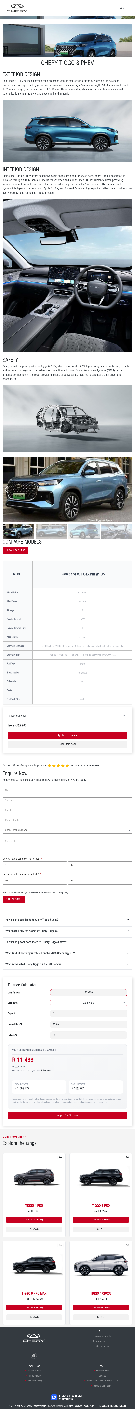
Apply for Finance (68, 735)
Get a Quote (34, 1229)
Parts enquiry (35, 1376)
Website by (105, 1406)
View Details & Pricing (34, 1220)
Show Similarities (15, 550)
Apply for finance (35, 1371)
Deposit (11, 1013)
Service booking (35, 1381)
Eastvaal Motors (55, 1406)
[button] (128, 489)
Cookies (102, 1376)
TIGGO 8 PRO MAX (34, 1293)
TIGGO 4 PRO (34, 1205)
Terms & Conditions (46, 892)
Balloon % (12, 1035)
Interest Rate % (15, 1024)
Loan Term (13, 1003)
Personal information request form (102, 1381)
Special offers (102, 1346)
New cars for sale (103, 1336)
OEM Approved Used (102, 1341)
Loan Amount (14, 993)
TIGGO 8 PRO (101, 1205)
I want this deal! (67, 744)
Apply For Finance (67, 1115)
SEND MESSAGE (14, 899)
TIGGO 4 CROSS (101, 1293)
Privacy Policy (62, 892)
